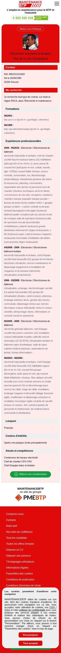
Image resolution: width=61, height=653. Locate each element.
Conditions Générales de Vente (23, 585)
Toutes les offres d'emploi (20, 543)
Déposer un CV (14, 549)
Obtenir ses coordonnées (32, 474)
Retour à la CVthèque (30, 29)
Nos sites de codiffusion (19, 532)
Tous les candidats (16, 537)
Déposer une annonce (18, 555)
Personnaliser (30, 635)
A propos (11, 520)
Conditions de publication (20, 579)
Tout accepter (30, 643)
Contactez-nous (15, 514)
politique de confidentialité (32, 610)
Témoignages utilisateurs (20, 561)
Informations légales (17, 567)
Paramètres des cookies (19, 573)
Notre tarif (11, 526)
